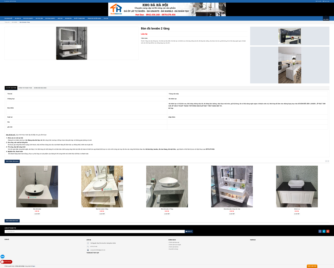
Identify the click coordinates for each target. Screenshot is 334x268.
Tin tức (106, 18)
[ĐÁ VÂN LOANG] (297, 186)
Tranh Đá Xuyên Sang (94, 18)
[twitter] (323, 231)
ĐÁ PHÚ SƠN (39, 18)
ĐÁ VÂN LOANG (297, 209)
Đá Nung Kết (8, 18)
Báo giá (60, 18)
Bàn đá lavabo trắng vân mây (167, 209)
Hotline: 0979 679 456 (10, 1)
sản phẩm (326, 19)
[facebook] (320, 231)
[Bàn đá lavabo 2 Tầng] (102, 186)
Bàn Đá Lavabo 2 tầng (37, 209)
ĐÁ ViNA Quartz (50, 18)
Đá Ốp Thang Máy (79, 18)
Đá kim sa (18, 18)
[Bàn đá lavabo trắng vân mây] (167, 186)
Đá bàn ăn (68, 18)
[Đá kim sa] (232, 186)
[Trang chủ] (167, 9)
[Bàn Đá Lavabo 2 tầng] (37, 186)
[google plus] (327, 231)
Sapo (33, 266)
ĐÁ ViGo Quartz (28, 18)
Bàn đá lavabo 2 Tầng (102, 209)
